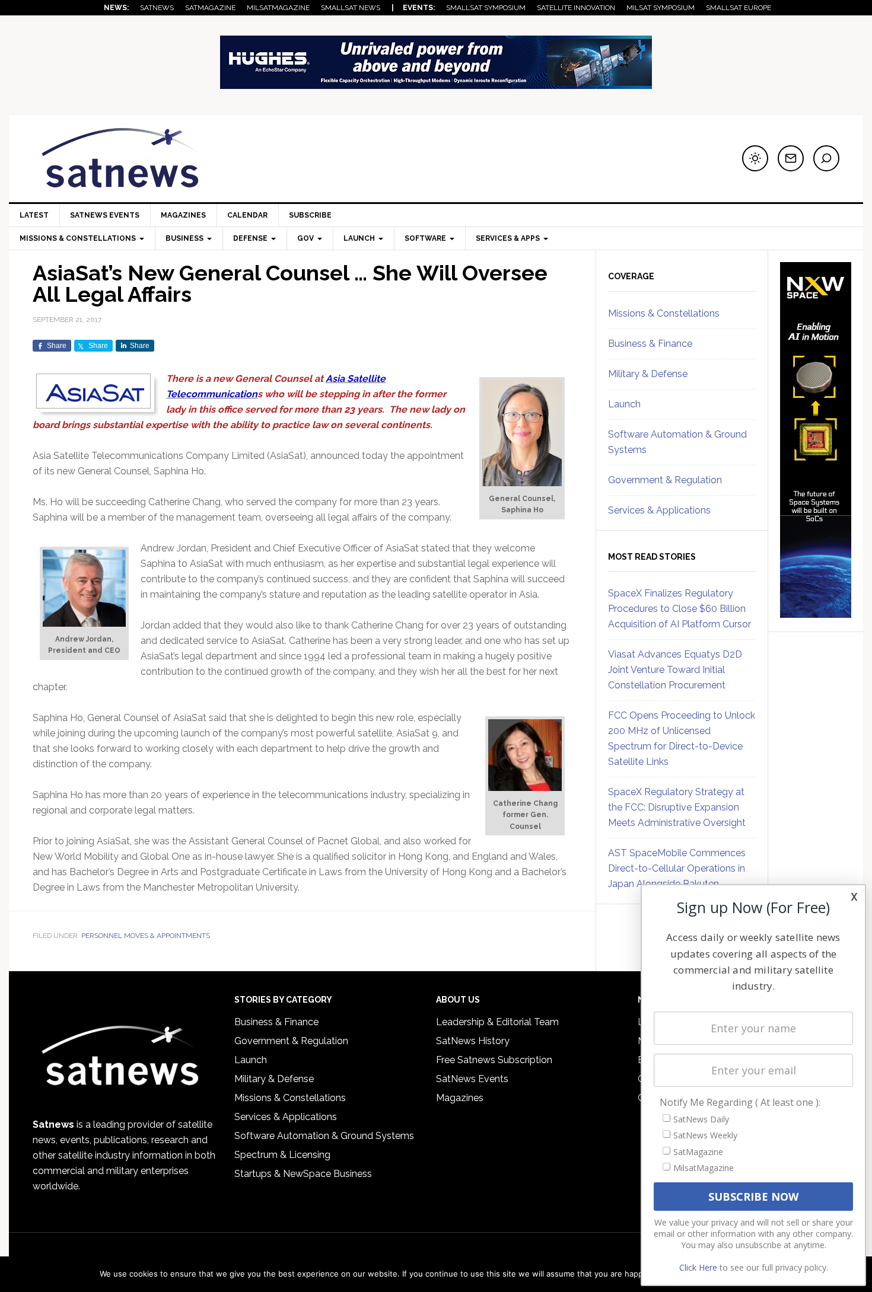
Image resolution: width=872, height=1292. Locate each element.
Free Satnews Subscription (494, 1059)
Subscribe (310, 215)
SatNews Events (104, 215)
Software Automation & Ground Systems (324, 1135)
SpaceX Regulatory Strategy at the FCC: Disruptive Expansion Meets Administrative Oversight (677, 807)
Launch (624, 404)
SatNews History (473, 1041)
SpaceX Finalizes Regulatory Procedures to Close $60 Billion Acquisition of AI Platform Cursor (679, 609)
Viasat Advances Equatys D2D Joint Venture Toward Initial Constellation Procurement (675, 670)
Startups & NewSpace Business (303, 1173)
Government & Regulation (665, 480)
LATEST (34, 215)
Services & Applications (659, 510)
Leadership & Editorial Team (497, 1022)
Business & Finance (650, 343)
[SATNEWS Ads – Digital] (436, 83)
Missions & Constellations (664, 313)
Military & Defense (648, 373)
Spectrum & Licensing (282, 1154)
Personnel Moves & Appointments (145, 935)
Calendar (247, 215)
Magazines (183, 215)
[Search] (826, 158)
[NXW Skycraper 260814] (815, 612)
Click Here (698, 1267)
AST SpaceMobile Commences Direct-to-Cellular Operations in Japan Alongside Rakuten (677, 868)
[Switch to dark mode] (755, 158)
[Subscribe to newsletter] (791, 158)
